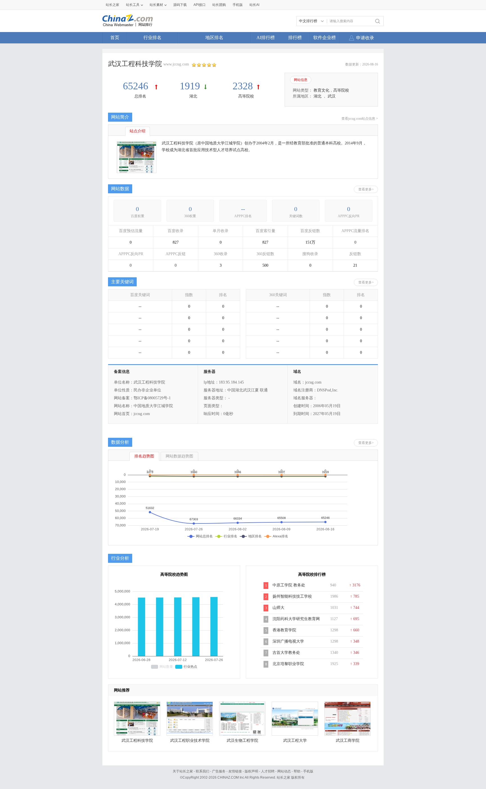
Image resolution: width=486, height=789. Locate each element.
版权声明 (251, 771)
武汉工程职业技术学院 (190, 740)
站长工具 (133, 5)
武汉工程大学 (295, 740)
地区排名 (214, 37)
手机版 (308, 771)
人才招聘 (267, 771)
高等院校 (246, 96)
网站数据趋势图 (179, 456)
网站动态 (284, 771)
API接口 (200, 5)
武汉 (332, 96)
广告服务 (219, 771)
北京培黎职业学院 (288, 664)
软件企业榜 (324, 37)
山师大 (278, 608)
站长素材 (156, 5)
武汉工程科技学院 (137, 740)
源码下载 (180, 5)
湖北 (193, 96)
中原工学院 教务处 (289, 585)
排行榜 (295, 37)
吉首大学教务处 (286, 652)
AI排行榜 (265, 37)
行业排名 (152, 37)
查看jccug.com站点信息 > (359, 119)
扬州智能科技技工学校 (292, 596)
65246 (137, 86)
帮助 (297, 771)
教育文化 (321, 90)
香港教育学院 (284, 630)
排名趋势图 (144, 456)
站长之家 (112, 5)
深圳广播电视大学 (288, 641)
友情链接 (235, 771)
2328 (243, 86)
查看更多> (366, 189)
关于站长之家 (183, 771)
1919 (190, 86)
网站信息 (300, 80)
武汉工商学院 (347, 740)
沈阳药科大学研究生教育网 (296, 619)
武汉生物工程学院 (242, 740)
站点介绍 (137, 131)
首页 (114, 37)
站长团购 (219, 5)
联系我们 (202, 771)
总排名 (140, 96)
